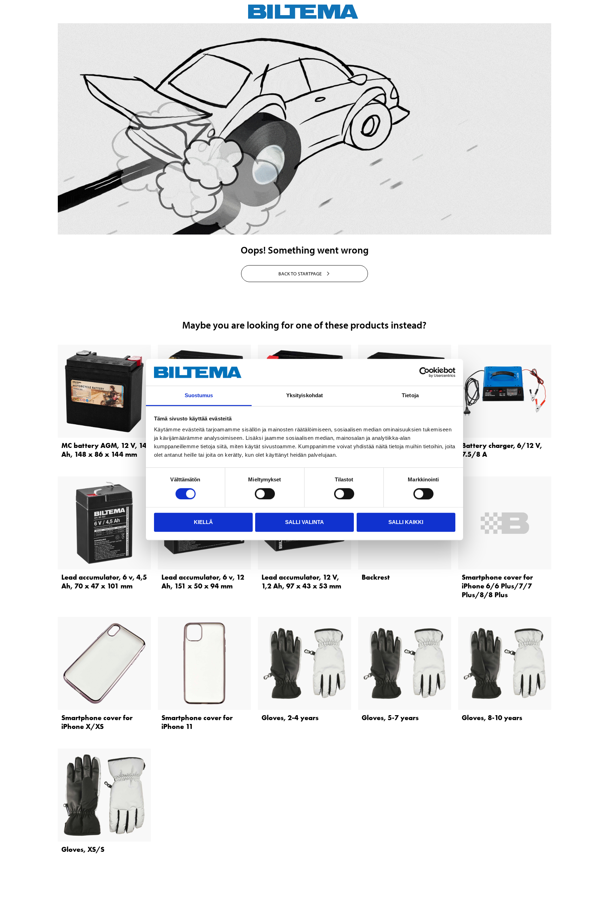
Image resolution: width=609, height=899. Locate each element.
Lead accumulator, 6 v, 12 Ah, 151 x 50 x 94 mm (202, 582)
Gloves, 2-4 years (290, 717)
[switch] (265, 493)
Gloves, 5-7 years (390, 717)
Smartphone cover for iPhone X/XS (97, 722)
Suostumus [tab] (199, 396)
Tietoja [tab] (410, 396)
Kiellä (203, 522)
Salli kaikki (405, 522)
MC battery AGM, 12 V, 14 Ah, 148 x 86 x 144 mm (104, 450)
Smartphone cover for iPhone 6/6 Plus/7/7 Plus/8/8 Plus (497, 586)
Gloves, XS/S (82, 849)
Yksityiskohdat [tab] (304, 396)
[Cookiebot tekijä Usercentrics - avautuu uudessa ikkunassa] (424, 372)
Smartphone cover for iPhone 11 (197, 722)
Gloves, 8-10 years (492, 717)
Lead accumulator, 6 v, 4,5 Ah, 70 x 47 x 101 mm (104, 582)
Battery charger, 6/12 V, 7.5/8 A (502, 450)
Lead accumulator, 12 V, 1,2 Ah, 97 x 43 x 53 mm (301, 582)
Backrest (376, 577)
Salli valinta (304, 522)
